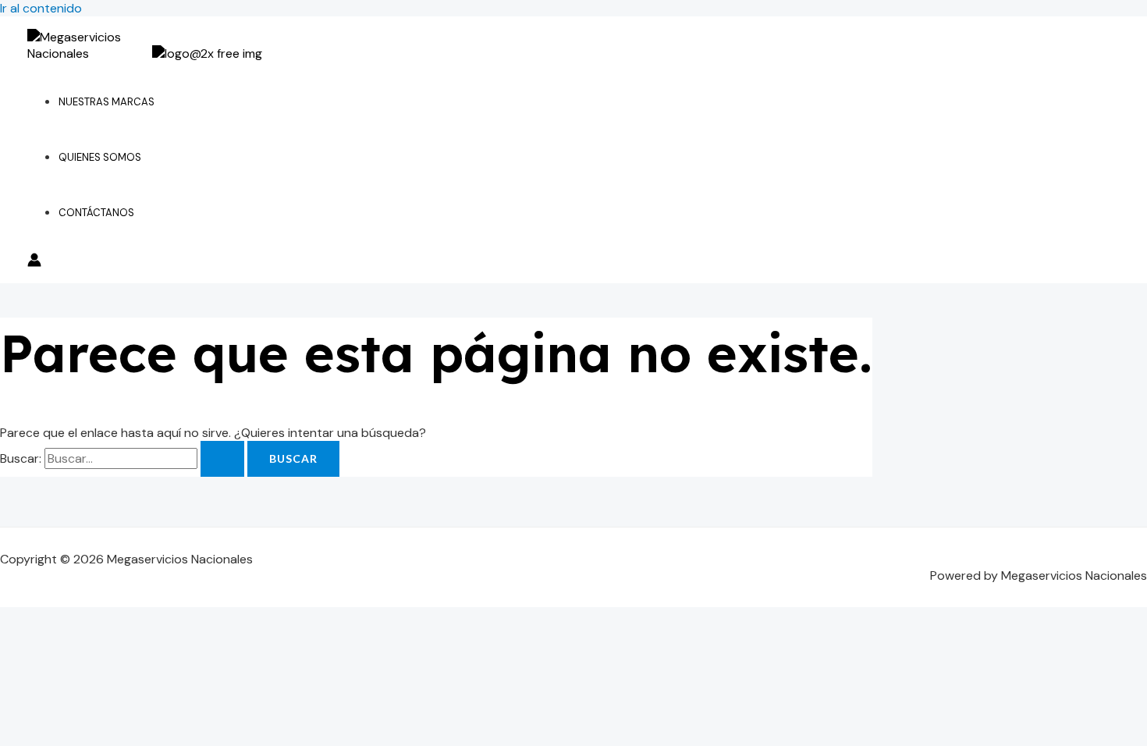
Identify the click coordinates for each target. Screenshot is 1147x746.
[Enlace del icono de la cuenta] (34, 262)
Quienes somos (100, 157)
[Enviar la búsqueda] (222, 459)
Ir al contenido (41, 8)
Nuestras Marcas (106, 101)
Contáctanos (96, 212)
